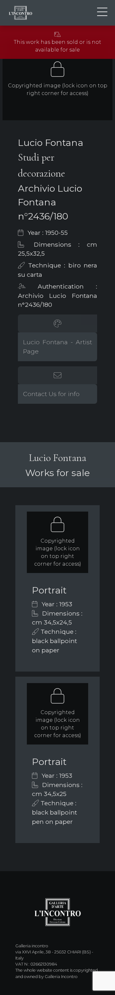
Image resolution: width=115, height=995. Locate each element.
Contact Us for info (51, 394)
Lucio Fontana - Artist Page (57, 346)
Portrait (49, 590)
